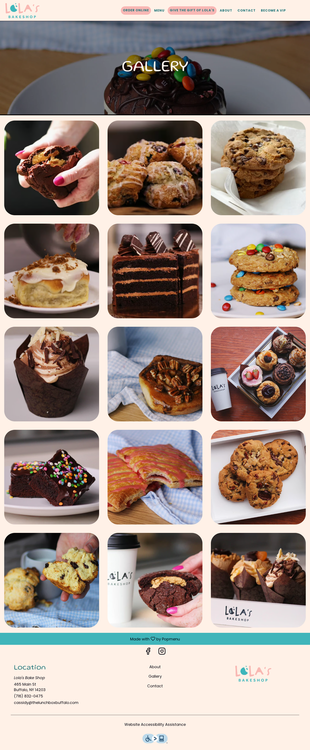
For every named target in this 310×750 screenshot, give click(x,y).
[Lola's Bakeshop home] (22, 10)
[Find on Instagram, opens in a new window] (162, 652)
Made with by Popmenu (91, 639)
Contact (246, 10)
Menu (159, 10)
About (226, 10)
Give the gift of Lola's (192, 10)
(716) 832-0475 (28, 696)
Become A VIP (273, 10)
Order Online (136, 10)
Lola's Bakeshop (253, 673)
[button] (51, 167)
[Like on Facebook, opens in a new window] (148, 652)
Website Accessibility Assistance (155, 724)
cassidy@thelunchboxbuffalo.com (46, 702)
